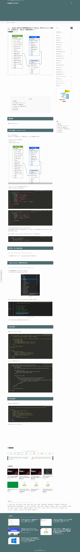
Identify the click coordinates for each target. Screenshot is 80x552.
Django (28, 504)
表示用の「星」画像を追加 (18, 104)
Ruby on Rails (11, 31)
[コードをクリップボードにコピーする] (51, 192)
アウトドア (47, 507)
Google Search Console (11, 506)
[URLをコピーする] (49, 454)
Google (59, 49)
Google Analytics (50, 504)
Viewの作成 (15, 107)
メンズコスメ (15, 509)
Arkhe (14, 504)
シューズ (66, 507)
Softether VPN (60, 65)
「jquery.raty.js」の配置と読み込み (19, 106)
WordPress (60, 71)
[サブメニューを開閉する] (71, 38)
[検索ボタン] (71, 3)
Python (59, 53)
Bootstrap (60, 42)
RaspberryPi (60, 56)
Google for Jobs (64, 504)
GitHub (59, 46)
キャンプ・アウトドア (61, 76)
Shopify (59, 60)
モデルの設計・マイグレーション (19, 102)
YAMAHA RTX (60, 74)
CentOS (59, 44)
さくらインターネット (37, 507)
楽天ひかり (29, 509)
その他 (59, 78)
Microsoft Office (61, 51)
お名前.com (31, 507)
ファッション (60, 81)
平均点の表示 (15, 109)
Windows (59, 69)
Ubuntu (59, 67)
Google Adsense (44, 504)
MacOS (28, 506)
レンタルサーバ (60, 83)
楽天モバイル (35, 509)
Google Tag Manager (20, 506)
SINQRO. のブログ (12, 3)
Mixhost (38, 506)
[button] (11, 454)
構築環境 (14, 101)
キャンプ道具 (61, 507)
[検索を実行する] (71, 28)
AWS (58, 40)
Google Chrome (57, 504)
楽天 (58, 85)
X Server (21, 507)
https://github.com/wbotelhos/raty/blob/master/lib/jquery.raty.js (21, 267)
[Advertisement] (40, 13)
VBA (8, 507)
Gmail (35, 504)
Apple (59, 37)
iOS (25, 506)
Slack (59, 62)
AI (58, 35)
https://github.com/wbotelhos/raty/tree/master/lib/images (20, 252)
